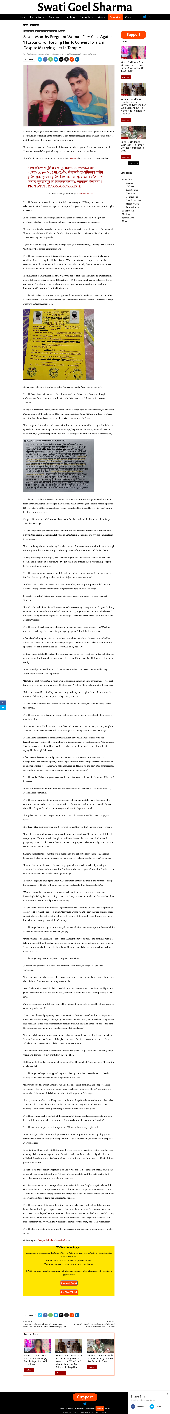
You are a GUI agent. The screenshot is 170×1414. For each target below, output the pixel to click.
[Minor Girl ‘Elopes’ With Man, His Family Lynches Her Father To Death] (100, 1346)
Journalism (34, 25)
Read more (29, 1370)
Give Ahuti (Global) (68, 1292)
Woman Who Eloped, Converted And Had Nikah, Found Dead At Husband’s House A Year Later (94, 1325)
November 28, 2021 (85, 193)
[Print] (66, 59)
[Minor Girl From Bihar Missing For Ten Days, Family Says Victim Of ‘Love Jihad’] (37, 1346)
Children (27, 1351)
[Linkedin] (77, 59)
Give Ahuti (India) (69, 1283)
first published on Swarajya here (53, 1240)
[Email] (61, 59)
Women (61, 31)
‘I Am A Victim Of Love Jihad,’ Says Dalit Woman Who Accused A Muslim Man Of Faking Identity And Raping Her (44, 1325)
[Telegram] (56, 59)
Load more (132, 163)
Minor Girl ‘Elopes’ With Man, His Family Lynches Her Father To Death (100, 1358)
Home (25, 25)
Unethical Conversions (46, 31)
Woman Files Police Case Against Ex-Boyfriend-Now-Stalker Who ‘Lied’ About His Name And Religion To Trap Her (68, 1361)
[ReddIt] (72, 59)
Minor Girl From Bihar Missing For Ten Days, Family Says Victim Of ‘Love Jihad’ (36, 1360)
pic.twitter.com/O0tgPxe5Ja (54, 186)
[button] (149, 17)
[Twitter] (144, 17)
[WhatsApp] (50, 59)
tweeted (72, 158)
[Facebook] (45, 59)
